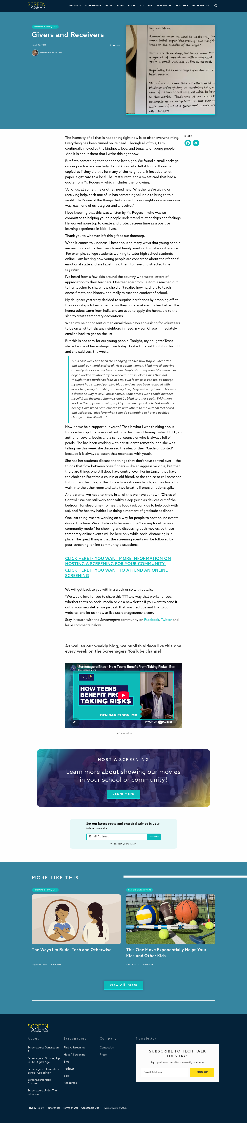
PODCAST (146, 6)
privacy (132, 844)
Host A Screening (74, 1054)
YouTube (182, 6)
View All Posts (123, 985)
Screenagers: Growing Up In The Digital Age (44, 1060)
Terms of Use (70, 1108)
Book (67, 1076)
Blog (67, 1062)
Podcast (69, 1069)
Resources (70, 1083)
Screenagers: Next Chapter (39, 1082)
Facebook (151, 620)
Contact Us (107, 1047)
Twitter (166, 620)
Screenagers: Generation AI (43, 1049)
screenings (93, 6)
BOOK (132, 6)
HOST (109, 6)
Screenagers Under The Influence (42, 1092)
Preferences (53, 1108)
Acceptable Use (90, 1108)
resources (164, 6)
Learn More (123, 794)
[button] (75, 6)
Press (103, 1054)
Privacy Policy (36, 1108)
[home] (36, 6)
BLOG (120, 6)
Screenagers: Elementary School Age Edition (43, 1071)
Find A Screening (74, 1047)
